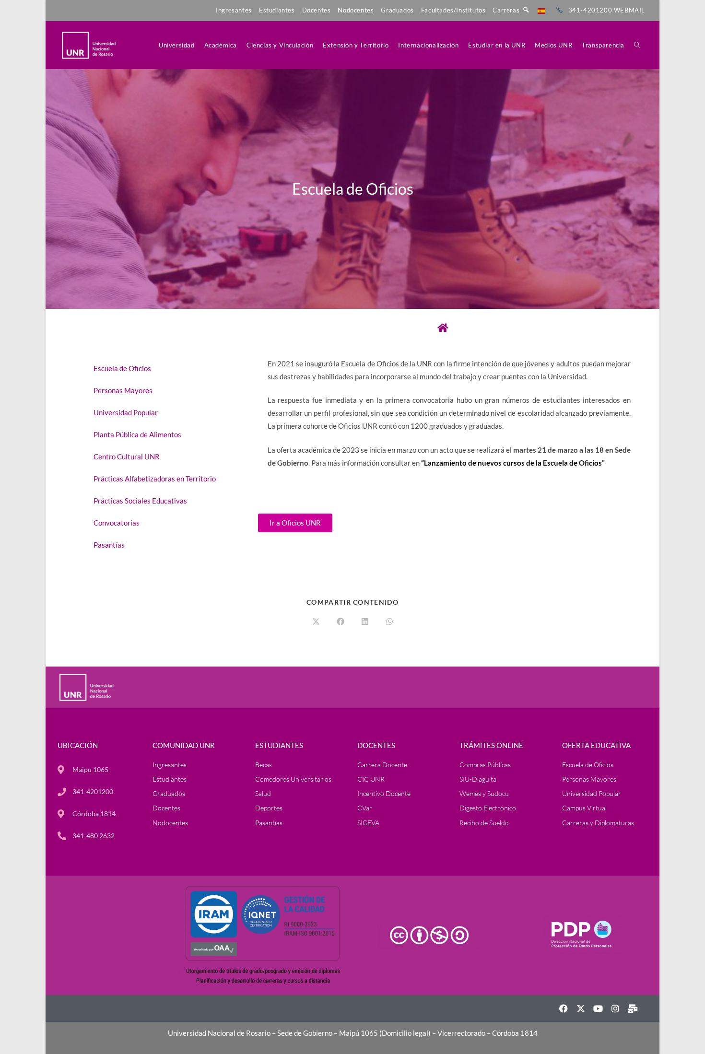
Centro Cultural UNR (127, 456)
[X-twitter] (580, 1008)
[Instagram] (615, 1008)
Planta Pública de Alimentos (137, 434)
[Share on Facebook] (340, 622)
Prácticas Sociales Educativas (140, 500)
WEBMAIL (629, 10)
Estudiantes (277, 10)
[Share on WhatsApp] (389, 622)
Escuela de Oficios (122, 368)
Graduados (397, 10)
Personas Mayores (123, 390)
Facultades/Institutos (453, 10)
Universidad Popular (126, 412)
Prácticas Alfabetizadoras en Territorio (155, 478)
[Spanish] (541, 10)
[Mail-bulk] (632, 1008)
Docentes (316, 10)
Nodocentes (356, 10)
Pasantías (109, 544)
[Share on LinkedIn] (365, 622)
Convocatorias (117, 522)
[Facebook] (563, 1008)
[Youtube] (598, 1008)
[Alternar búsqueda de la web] (637, 45)
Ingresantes (234, 10)
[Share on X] (316, 622)
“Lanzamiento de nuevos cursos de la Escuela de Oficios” (513, 462)
